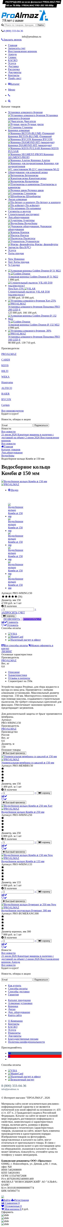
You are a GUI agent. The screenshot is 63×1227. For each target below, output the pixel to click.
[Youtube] (9, 1056)
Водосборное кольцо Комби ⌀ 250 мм (22, 812)
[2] (6, 596)
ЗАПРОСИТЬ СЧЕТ (13, 612)
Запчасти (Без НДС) (19, 247)
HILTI (4, 371)
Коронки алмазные (19, 130)
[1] (3, 596)
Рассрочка (14, 69)
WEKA (5, 376)
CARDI (5, 359)
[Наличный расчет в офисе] (24, 639)
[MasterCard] (15, 636)
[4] (12, 596)
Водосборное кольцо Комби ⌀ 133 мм (22, 861)
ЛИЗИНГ (6, 651)
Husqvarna (7, 382)
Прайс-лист (14, 78)
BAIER (5, 393)
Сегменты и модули (19, 211)
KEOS (5, 365)
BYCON (6, 399)
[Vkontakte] (9, 1053)
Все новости (8, 431)
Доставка (13, 66)
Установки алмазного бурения (25, 112)
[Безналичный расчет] (21, 1079)
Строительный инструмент (23, 214)
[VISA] (12, 633)
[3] (9, 596)
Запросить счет (16, 48)
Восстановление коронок (22, 51)
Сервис (12, 57)
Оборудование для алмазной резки (28, 172)
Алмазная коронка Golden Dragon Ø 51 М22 (33, 276)
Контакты (13, 75)
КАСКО (12, 60)
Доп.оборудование (18, 217)
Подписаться (41, 425)
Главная (12, 45)
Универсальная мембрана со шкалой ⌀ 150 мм (27, 762)
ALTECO (6, 388)
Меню (11, 89)
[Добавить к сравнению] (4, 796)
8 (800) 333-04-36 (13, 1085)
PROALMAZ (8, 354)
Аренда (12, 54)
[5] (16, 596)
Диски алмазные (17, 199)
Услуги (12, 63)
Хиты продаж (16, 253)
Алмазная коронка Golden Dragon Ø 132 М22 (33, 324)
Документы (14, 72)
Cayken (5, 405)
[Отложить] (4, 799)
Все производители (12, 410)
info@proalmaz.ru (10, 1089)
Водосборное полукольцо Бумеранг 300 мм (26, 910)
